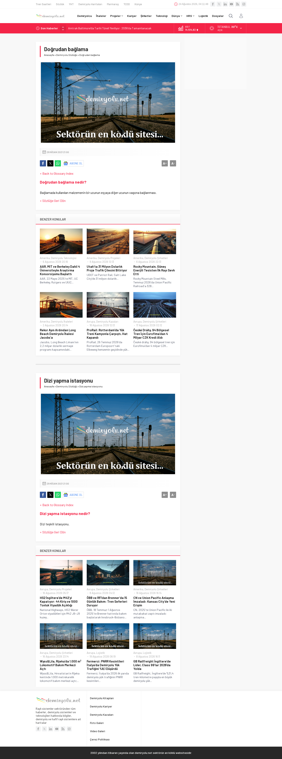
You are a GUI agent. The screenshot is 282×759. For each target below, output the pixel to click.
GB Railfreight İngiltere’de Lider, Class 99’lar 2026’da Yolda (152, 665)
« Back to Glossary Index (56, 173)
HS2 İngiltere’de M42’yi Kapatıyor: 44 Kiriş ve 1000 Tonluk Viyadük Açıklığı (59, 601)
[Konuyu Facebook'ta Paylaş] (43, 163)
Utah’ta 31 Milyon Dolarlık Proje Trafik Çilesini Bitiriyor (107, 268)
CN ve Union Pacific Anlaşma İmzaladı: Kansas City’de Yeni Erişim (154, 601)
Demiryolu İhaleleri (62, 321)
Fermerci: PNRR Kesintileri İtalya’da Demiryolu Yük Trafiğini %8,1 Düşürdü (105, 665)
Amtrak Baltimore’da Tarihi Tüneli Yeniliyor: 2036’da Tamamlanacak (109, 28)
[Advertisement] (215, 63)
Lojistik (100, 652)
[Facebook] (212, 4)
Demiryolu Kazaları (107, 321)
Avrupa (91, 321)
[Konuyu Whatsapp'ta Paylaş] (58, 163)
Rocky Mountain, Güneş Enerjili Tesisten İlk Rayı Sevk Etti (154, 270)
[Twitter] (219, 4)
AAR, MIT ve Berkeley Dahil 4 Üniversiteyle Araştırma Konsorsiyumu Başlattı (60, 270)
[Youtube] (231, 4)
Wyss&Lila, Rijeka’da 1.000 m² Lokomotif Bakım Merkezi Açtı (60, 665)
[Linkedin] (225, 4)
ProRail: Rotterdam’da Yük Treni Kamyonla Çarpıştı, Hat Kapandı (107, 333)
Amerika (45, 258)
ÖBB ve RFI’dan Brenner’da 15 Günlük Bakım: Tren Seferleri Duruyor (107, 601)
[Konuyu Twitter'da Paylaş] (50, 163)
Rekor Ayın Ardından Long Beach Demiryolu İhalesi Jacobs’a (58, 333)
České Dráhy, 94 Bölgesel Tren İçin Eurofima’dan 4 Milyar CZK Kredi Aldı (151, 333)
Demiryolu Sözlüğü (66, 54)
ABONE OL (76, 163)
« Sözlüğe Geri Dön (53, 201)
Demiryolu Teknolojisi (63, 258)
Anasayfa (49, 54)
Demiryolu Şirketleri (156, 258)
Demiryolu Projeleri (109, 258)
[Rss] (237, 4)
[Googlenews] (243, 4)
